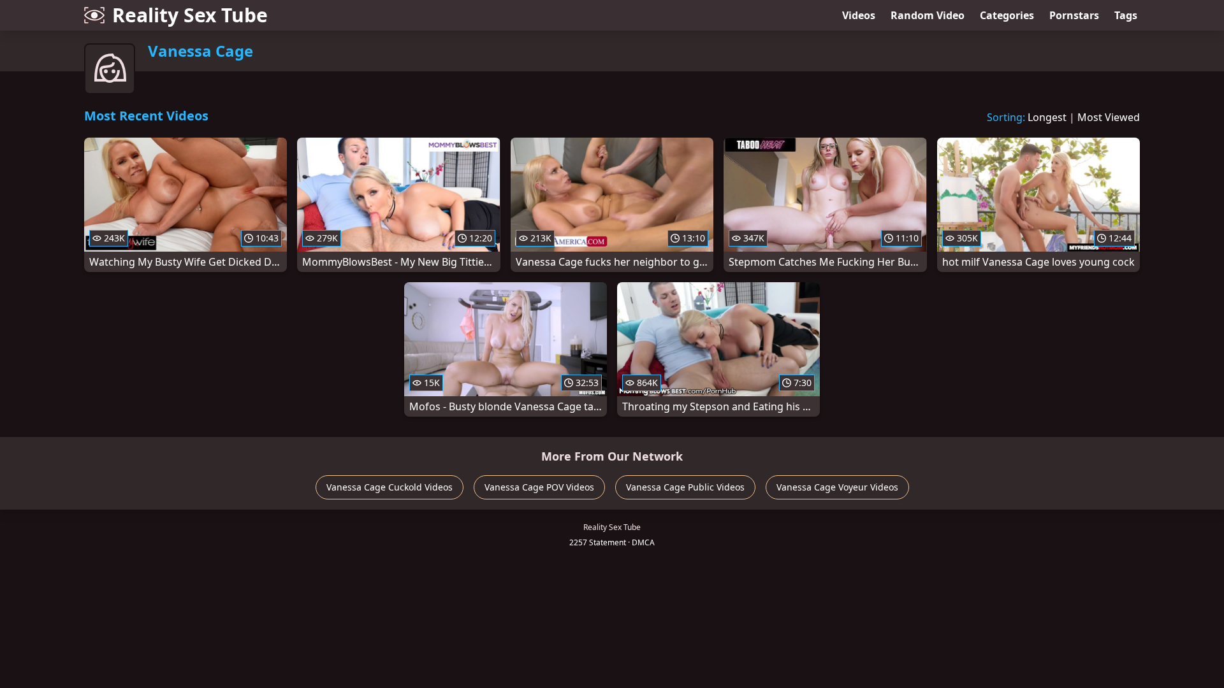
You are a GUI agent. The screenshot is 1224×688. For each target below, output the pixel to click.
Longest (1047, 117)
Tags (1125, 15)
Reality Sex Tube (190, 15)
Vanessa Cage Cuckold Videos (389, 487)
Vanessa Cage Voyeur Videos (837, 487)
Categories (1007, 15)
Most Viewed (1108, 117)
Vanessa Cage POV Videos (539, 487)
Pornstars (1074, 15)
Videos (858, 15)
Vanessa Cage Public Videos (685, 487)
